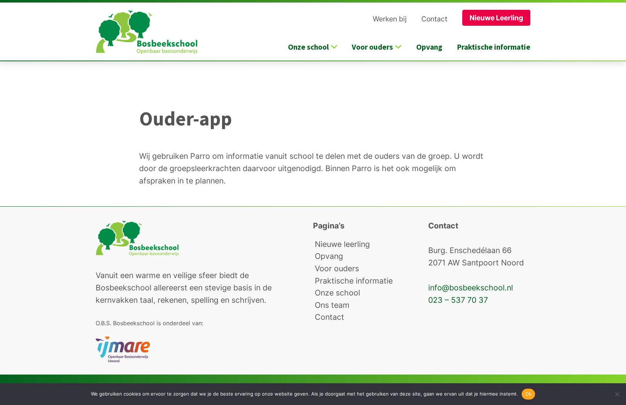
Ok (528, 394)
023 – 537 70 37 (458, 300)
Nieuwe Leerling (496, 17)
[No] (617, 394)
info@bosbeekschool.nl (470, 287)
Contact (434, 19)
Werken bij (390, 19)
